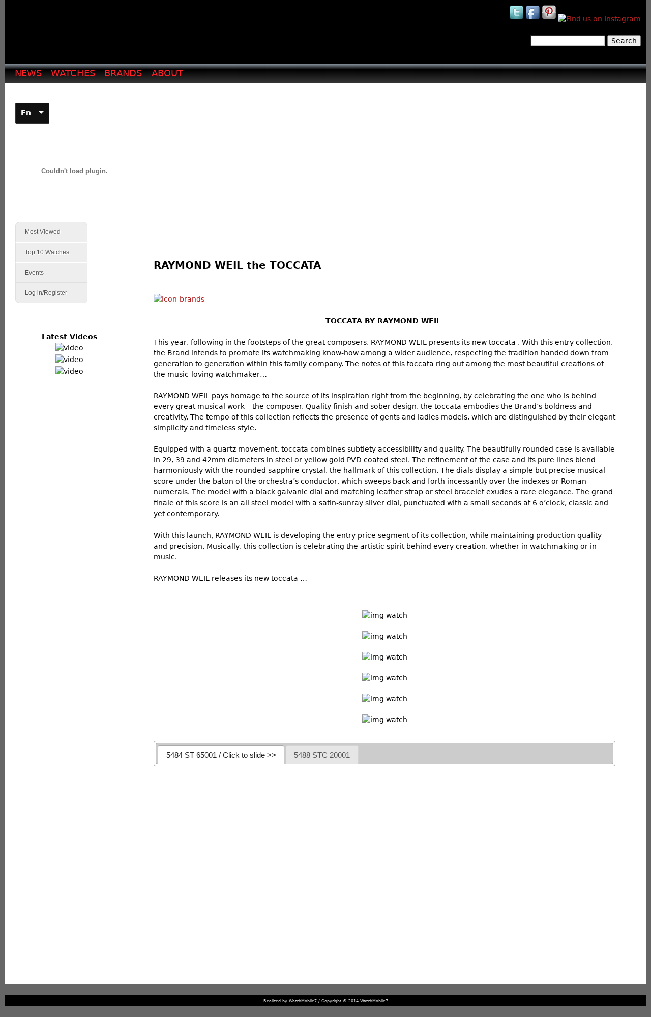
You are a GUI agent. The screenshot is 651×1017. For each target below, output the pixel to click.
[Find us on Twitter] (517, 19)
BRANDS (123, 73)
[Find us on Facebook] (533, 19)
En (26, 113)
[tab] (221, 754)
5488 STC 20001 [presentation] (322, 755)
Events (30, 273)
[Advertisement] (388, 163)
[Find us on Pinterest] (550, 19)
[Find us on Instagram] (599, 19)
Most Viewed (43, 231)
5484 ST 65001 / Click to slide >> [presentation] (221, 755)
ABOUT (167, 73)
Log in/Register (46, 292)
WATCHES (73, 73)
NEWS (28, 73)
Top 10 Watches (47, 252)
